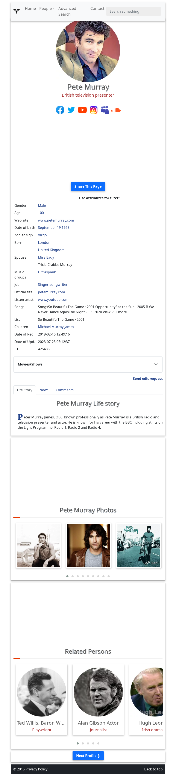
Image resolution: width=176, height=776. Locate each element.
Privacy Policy (36, 769)
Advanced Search (67, 11)
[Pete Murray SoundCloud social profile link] (116, 109)
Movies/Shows (30, 364)
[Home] (16, 11)
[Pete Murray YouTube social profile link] (82, 109)
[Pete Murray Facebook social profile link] (60, 109)
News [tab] (44, 390)
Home (30, 8)
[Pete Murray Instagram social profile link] (94, 109)
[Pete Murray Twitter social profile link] (71, 109)
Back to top (153, 769)
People (45, 8)
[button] (67, 576)
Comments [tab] (65, 390)
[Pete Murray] (88, 49)
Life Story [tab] (24, 390)
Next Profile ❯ (88, 755)
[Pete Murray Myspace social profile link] (105, 109)
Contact (97, 8)
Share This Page (88, 186)
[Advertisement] (88, 148)
